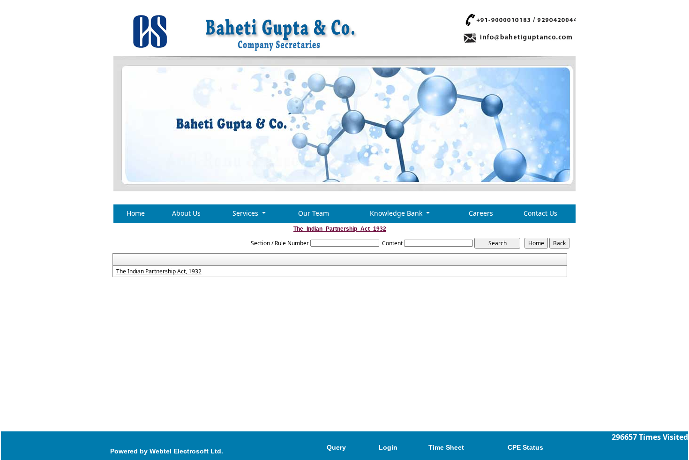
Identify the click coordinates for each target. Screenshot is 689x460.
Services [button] (246, 213)
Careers (481, 213)
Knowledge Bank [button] (397, 213)
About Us (186, 213)
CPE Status (525, 447)
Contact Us (540, 213)
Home (136, 213)
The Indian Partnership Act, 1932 (159, 271)
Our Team (313, 213)
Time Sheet (446, 447)
